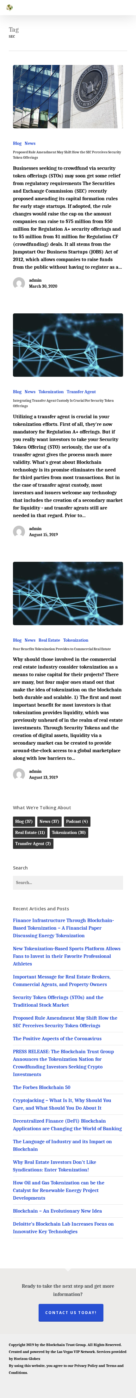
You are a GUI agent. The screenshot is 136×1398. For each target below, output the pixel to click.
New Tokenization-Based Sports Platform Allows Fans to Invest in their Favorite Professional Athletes (67, 956)
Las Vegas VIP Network (76, 1352)
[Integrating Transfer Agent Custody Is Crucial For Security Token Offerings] (68, 345)
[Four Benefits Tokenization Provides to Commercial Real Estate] (68, 593)
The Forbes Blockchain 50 (42, 1087)
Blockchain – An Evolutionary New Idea (57, 1211)
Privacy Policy (86, 1365)
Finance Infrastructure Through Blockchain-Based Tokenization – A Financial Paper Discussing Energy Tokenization (63, 928)
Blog (17, 143)
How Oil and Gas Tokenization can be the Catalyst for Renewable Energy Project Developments (58, 1190)
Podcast (77, 821)
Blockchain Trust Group (66, 1345)
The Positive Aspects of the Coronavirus (57, 1039)
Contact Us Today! (71, 1312)
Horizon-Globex (27, 1358)
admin (35, 280)
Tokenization (51, 391)
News (30, 143)
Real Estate (49, 640)
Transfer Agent (81, 391)
